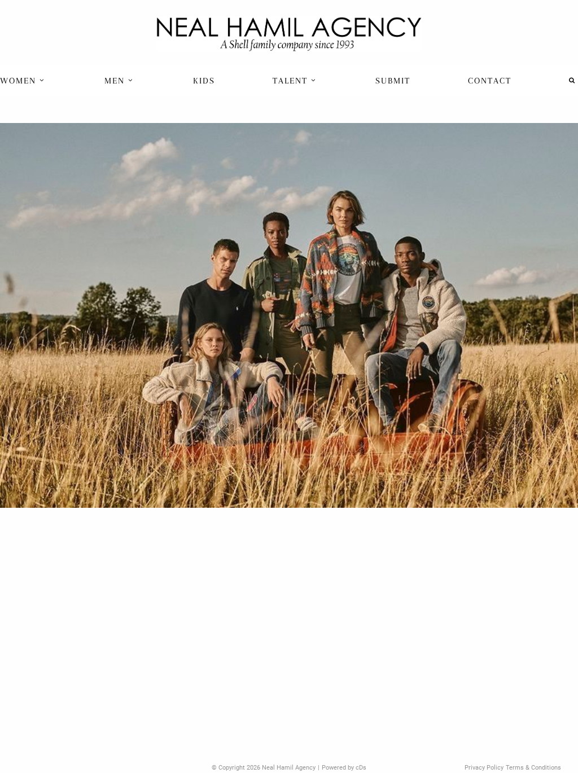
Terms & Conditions (533, 768)
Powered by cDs (344, 768)
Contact (489, 81)
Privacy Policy (484, 768)
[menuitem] (23, 80)
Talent (292, 81)
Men (116, 81)
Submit (392, 81)
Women (20, 81)
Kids (204, 81)
